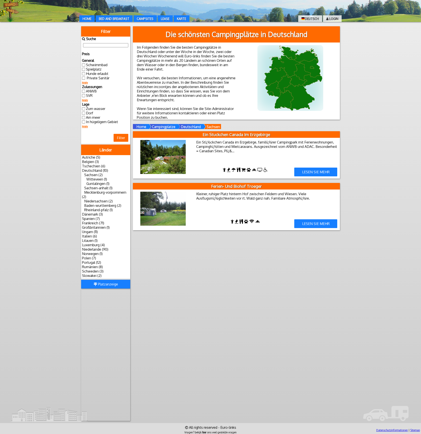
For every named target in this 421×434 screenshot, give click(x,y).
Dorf (89, 113)
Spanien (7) (91, 218)
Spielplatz (94, 69)
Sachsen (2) (93, 175)
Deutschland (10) (95, 170)
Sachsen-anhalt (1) (98, 188)
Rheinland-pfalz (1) (98, 210)
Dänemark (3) (92, 214)
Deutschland (191, 126)
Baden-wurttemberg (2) (102, 205)
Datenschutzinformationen (392, 430)
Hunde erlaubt (97, 73)
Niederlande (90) (95, 249)
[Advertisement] (105, 355)
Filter (121, 138)
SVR (89, 95)
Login (333, 19)
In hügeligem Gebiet (102, 122)
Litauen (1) (90, 240)
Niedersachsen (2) (98, 201)
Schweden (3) (92, 271)
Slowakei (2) (92, 275)
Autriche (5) (91, 157)
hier (204, 432)
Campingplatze (163, 126)
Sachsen (213, 126)
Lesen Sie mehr (316, 172)
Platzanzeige (107, 284)
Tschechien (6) (93, 166)
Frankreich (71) (93, 223)
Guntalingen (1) (97, 183)
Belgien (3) (90, 161)
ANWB (91, 91)
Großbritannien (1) (96, 227)
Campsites (145, 19)
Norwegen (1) (92, 254)
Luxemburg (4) (93, 245)
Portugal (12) (91, 262)
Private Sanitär (97, 78)
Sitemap (415, 430)
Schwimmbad (96, 65)
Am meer (93, 117)
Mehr (85, 82)
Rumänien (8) (92, 267)
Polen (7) (89, 258)
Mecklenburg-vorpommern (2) (104, 194)
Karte (181, 19)
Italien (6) (89, 236)
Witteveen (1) (96, 179)
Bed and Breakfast (114, 19)
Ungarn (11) (90, 232)
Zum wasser (95, 108)
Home (87, 19)
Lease (165, 19)
